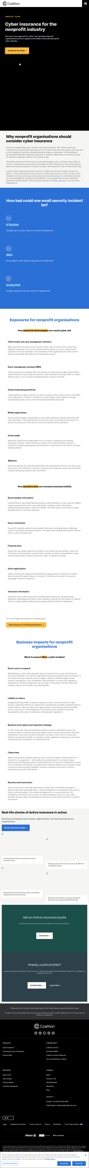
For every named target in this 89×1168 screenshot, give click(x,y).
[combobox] (9, 1118)
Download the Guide (16, 51)
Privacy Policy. (50, 1159)
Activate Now (36, 985)
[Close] (85, 1155)
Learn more (44, 936)
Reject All (79, 1163)
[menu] (85, 3)
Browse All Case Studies (14, 828)
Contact (49, 1097)
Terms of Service (77, 1150)
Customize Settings (10, 1163)
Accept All (64, 1163)
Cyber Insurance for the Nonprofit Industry (25, 625)
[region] (44, 1160)
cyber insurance (59, 181)
